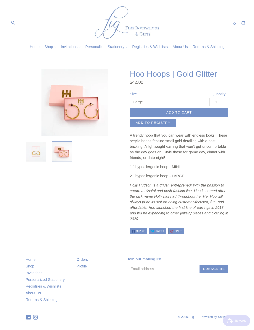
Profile (81, 266)
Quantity (219, 94)
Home (35, 47)
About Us (180, 47)
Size (133, 94)
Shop (51, 46)
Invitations (71, 46)
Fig (192, 317)
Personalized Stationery (107, 46)
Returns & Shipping (208, 47)
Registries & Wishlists (150, 47)
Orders (82, 259)
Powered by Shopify (214, 317)
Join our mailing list (144, 259)
